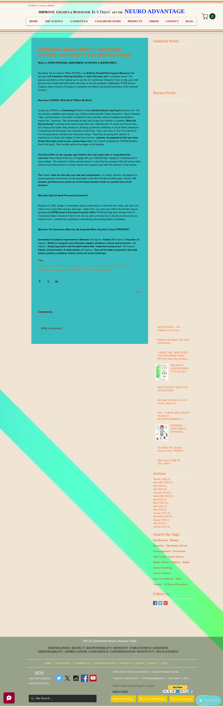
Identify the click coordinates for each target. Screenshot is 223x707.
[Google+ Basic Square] (166, 603)
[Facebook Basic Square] (155, 603)
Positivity (175, 562)
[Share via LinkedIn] (56, 281)
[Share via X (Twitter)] (48, 281)
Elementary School (61, 270)
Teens (41, 265)
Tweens (50, 265)
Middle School (81, 270)
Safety (77, 265)
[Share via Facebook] (39, 281)
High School (44, 270)
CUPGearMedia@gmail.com (153, 678)
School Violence (162, 573)
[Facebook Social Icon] (84, 678)
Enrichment (106, 270)
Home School (101, 265)
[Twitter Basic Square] (160, 603)
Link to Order (120, 691)
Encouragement (64, 265)
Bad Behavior (160, 540)
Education (88, 265)
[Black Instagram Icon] (76, 678)
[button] (178, 689)
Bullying (94, 270)
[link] (209, 16)
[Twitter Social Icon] (59, 678)
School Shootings (162, 567)
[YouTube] (93, 678)
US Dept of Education (121, 265)
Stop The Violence (163, 578)
